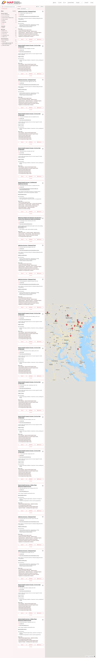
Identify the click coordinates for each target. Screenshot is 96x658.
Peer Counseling (21, 64)
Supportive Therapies (21, 507)
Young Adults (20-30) (5, 35)
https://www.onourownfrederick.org (25, 51)
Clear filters (14, 11)
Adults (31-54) (4, 30)
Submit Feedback (71, 2)
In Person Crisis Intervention (36, 203)
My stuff (87, 2)
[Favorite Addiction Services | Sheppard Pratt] (42, 11)
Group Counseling (21, 206)
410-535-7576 (21, 50)
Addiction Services (34, 31)
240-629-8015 (21, 455)
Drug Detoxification (21, 32)
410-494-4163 (21, 421)
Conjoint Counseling (29, 232)
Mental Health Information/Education (24, 68)
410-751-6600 (21, 386)
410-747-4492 (21, 152)
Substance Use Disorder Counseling (24, 31)
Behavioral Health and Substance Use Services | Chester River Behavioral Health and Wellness (30, 218)
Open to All (4, 41)
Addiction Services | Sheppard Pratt (27, 11)
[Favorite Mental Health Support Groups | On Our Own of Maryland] (42, 46)
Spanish (3, 27)
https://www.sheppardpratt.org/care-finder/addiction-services (29, 16)
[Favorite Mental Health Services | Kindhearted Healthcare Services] (42, 183)
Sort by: (19, 8)
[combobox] (79, 2)
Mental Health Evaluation (22, 207)
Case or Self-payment (5, 14)
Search (60, 2)
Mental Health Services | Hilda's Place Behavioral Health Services (27, 485)
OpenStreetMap (91, 656)
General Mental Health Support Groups (24, 69)
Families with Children (5, 45)
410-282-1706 (21, 118)
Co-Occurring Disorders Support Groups (24, 29)
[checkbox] (1, 14)
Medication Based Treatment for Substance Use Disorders (28, 33)
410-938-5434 (21, 14)
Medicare (3, 20)
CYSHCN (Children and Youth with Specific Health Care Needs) (7, 43)
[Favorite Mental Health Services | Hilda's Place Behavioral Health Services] (42, 485)
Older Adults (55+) (5, 32)
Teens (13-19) (4, 33)
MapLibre (87, 656)
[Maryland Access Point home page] (12, 3)
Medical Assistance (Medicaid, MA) (7, 17)
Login (92, 2)
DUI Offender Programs (37, 32)
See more (30, 41)
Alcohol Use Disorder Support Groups (24, 66)
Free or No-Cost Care (5, 16)
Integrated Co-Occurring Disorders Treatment (25, 36)
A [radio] (65, 2)
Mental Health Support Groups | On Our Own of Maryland (29, 46)
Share (42, 6)
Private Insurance (5, 19)
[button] (78, 349)
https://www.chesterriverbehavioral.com (25, 223)
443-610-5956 (21, 352)
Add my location (5, 8)
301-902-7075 (21, 187)
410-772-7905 (21, 589)
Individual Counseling (35, 204)
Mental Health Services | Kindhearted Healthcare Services (27, 183)
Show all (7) (2, 23)
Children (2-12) (4, 36)
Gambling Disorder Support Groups (32, 507)
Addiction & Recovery (29, 32)
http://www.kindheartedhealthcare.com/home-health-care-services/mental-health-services (28, 189)
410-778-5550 (21, 222)
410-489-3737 (21, 489)
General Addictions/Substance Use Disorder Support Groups (28, 65)
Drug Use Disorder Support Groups (30, 64)
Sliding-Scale (4, 22)
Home (55, 2)
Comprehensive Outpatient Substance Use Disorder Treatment (28, 35)
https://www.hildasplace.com (24, 491)
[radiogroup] (64, 2)
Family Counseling (28, 204)
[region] (70, 332)
